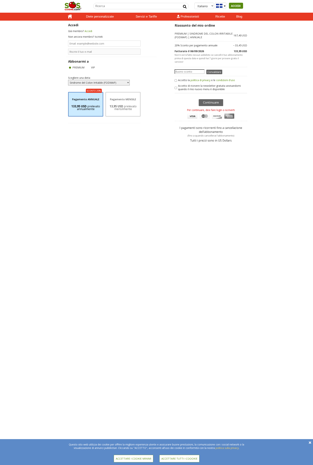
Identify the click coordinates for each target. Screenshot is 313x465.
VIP (93, 67)
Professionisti (189, 16)
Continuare (211, 102)
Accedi (88, 31)
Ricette (220, 16)
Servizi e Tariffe (146, 16)
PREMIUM (78, 67)
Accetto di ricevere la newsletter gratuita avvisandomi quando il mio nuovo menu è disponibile (209, 87)
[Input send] (185, 6)
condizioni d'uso (225, 80)
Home (70, 17)
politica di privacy (200, 80)
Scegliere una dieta (79, 77)
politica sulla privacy (227, 448)
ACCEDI (236, 6)
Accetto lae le (206, 80)
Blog (239, 16)
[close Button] (310, 442)
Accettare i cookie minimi (133, 458)
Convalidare (214, 72)
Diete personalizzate (100, 16)
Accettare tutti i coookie (179, 458)
